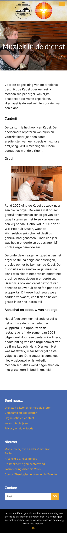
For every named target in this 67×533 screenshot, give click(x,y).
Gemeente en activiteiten (21, 412)
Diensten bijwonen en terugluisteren (28, 407)
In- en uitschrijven (16, 423)
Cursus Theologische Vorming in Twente (31, 474)
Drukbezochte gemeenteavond (25, 464)
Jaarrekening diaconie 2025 (23, 469)
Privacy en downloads (19, 428)
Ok (33, 528)
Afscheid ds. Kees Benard (21, 458)
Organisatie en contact (19, 418)
